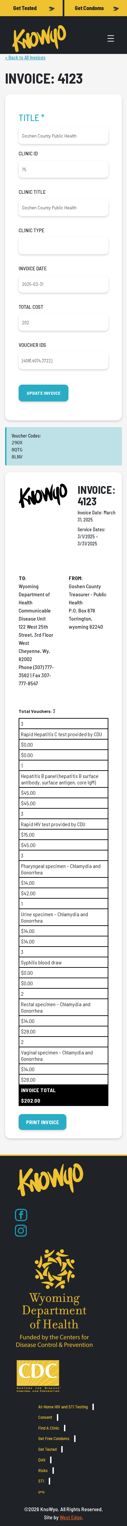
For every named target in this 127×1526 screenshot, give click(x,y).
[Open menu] (111, 38)
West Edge (71, 1517)
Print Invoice (42, 1122)
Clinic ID (28, 153)
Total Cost (31, 307)
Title (31, 117)
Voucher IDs (32, 345)
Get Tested (25, 8)
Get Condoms (89, 8)
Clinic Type (31, 230)
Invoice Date (33, 268)
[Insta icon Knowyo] (21, 1231)
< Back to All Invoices (25, 57)
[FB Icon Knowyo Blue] (21, 1215)
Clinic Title (32, 192)
